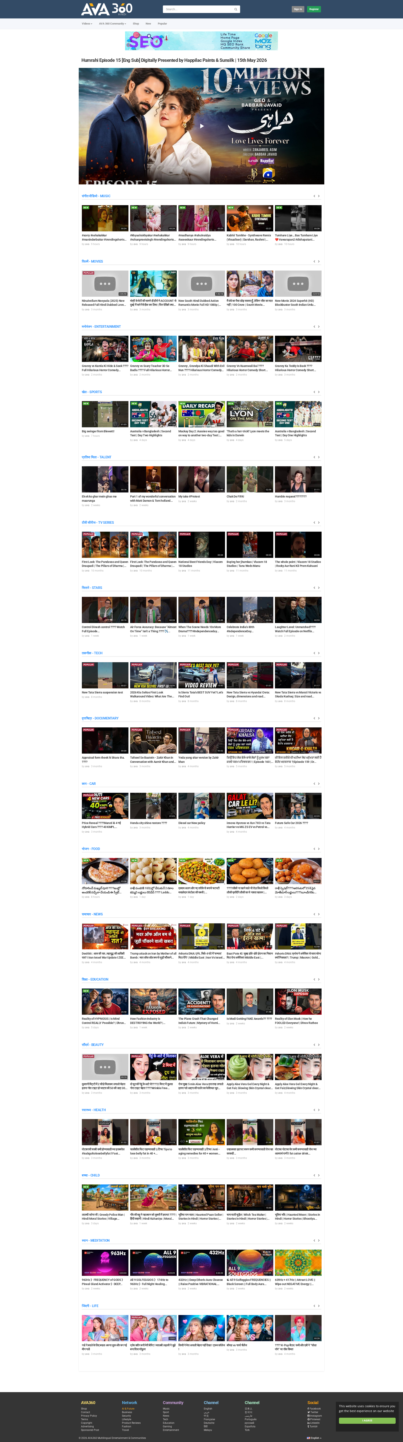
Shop (136, 23)
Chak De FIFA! (235, 496)
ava (87, 244)
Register (314, 9)
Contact (85, 1412)
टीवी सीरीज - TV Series (98, 523)
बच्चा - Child (90, 1175)
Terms (84, 1419)
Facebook (315, 1408)
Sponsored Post (90, 1430)
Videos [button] (86, 23)
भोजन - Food (91, 849)
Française (209, 1419)
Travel (125, 1430)
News (166, 1415)
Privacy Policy (89, 1415)
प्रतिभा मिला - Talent (96, 457)
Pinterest (315, 1419)
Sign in (298, 9)
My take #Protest (189, 496)
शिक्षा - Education (95, 979)
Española (250, 1426)
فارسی (248, 1415)
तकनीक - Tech (92, 653)
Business (127, 1412)
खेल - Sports (92, 392)
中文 (206, 1415)
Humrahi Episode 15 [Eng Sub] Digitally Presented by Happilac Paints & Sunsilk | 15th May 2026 (174, 60)
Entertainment (171, 1430)
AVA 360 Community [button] (111, 23)
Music (166, 1408)
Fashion (126, 1426)
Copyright (86, 1422)
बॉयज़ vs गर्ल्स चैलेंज (237, 1345)
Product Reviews (131, 1422)
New (148, 23)
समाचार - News (92, 914)
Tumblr (314, 1426)
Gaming (167, 1426)
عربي (206, 1412)
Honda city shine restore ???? (148, 823)
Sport (166, 1412)
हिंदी (206, 1426)
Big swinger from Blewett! (98, 431)
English (208, 1408)
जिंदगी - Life (90, 1306)
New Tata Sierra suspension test (102, 692)
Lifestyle (126, 1419)
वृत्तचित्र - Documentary (100, 718)
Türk (247, 1430)
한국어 (248, 1412)
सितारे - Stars (92, 588)
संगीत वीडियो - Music (96, 196)
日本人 (248, 1408)
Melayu (208, 1430)
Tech (165, 1419)
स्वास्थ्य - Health (94, 1110)
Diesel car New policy (191, 823)
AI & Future (128, 1408)
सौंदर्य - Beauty (93, 1045)
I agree (367, 1420)
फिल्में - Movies (92, 261)
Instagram (316, 1415)
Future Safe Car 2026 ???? (291, 823)
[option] (105, 225)
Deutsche (209, 1422)
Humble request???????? (290, 496)
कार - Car (89, 784)
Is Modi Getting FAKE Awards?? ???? (249, 1018)
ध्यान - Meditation (96, 1240)
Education (168, 1422)
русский (249, 1422)
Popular (162, 23)
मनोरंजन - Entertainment (101, 327)
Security (126, 1415)
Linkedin (315, 1422)
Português (250, 1419)
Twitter (314, 1412)
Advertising (87, 1426)
